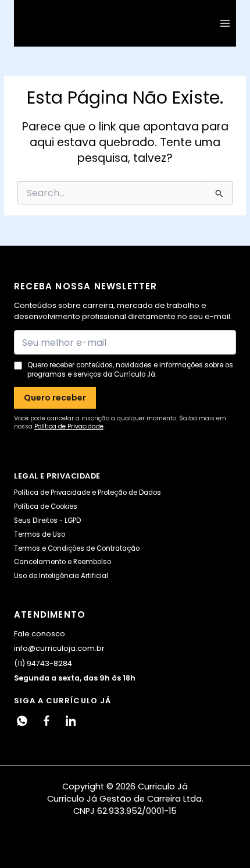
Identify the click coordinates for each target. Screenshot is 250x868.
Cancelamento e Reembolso (62, 561)
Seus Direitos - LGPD (47, 520)
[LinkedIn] (71, 721)
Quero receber (55, 397)
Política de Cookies (45, 506)
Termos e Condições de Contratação (77, 548)
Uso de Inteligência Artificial (61, 575)
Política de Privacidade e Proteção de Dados (87, 492)
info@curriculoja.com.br (59, 648)
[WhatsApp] (22, 721)
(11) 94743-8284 (43, 663)
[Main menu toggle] (225, 23)
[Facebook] (46, 721)
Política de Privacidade (68, 426)
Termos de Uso (39, 534)
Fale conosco (39, 634)
